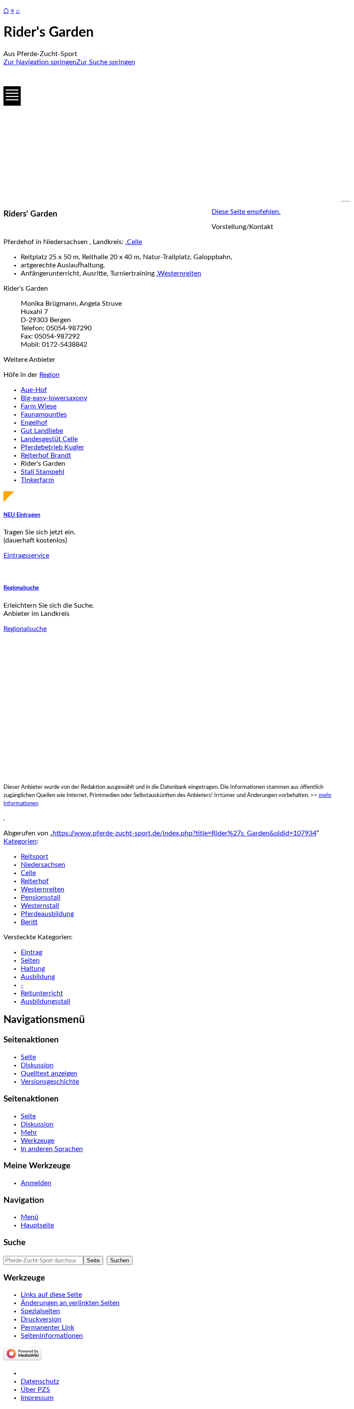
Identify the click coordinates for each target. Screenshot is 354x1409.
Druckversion (41, 1319)
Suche (14, 1243)
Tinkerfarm (37, 480)
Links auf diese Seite (51, 1294)
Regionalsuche (21, 588)
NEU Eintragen (21, 515)
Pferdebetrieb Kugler (52, 447)
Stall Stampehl (42, 471)
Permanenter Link (47, 1327)
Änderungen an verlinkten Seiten (70, 1302)
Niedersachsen (43, 864)
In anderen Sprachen (52, 1148)
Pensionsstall (40, 897)
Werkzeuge (37, 1140)
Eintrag (31, 952)
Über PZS (35, 1389)
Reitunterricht (42, 993)
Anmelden (36, 1183)
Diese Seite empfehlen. (246, 211)
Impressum (37, 1397)
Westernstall (40, 905)
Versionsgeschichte (50, 1081)
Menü (29, 1217)
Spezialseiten (40, 1311)
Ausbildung (38, 976)
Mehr (29, 1132)
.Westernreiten (178, 273)
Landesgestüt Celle (49, 439)
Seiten (30, 960)
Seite (28, 1057)
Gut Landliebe (42, 430)
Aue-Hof (34, 389)
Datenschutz (40, 1381)
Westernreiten (42, 889)
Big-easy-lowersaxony (54, 398)
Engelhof (34, 422)
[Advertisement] (177, 133)
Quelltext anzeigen (49, 1073)
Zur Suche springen (105, 62)
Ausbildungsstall (45, 1001)
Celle (28, 872)
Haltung (33, 968)
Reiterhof (35, 881)
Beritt (29, 922)
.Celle (133, 241)
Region (49, 374)
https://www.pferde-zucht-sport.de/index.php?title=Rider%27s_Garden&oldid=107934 (184, 833)
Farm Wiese (39, 406)
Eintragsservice (26, 555)
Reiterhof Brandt (46, 455)
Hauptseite (37, 1225)
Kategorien (20, 841)
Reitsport (34, 856)
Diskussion (37, 1065)
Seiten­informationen (52, 1335)
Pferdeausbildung (47, 913)
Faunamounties (44, 414)
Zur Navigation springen (39, 62)
